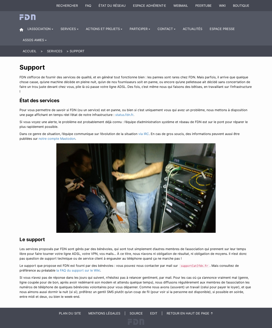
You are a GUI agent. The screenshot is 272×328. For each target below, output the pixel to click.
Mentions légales (104, 313)
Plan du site (70, 313)
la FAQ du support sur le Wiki (78, 270)
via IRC (143, 134)
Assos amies (33, 40)
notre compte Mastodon (57, 139)
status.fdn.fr (124, 115)
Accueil (29, 51)
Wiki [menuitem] (222, 6)
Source (136, 313)
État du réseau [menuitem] (112, 6)
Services (68, 29)
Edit (153, 313)
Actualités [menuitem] (192, 29)
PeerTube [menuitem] (203, 6)
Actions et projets (103, 29)
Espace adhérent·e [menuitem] (149, 6)
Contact (165, 29)
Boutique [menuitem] (241, 6)
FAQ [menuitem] (88, 6)
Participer (139, 29)
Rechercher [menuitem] (67, 6)
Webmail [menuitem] (180, 6)
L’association (39, 29)
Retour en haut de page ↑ (190, 313)
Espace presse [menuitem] (222, 29)
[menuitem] (21, 29)
